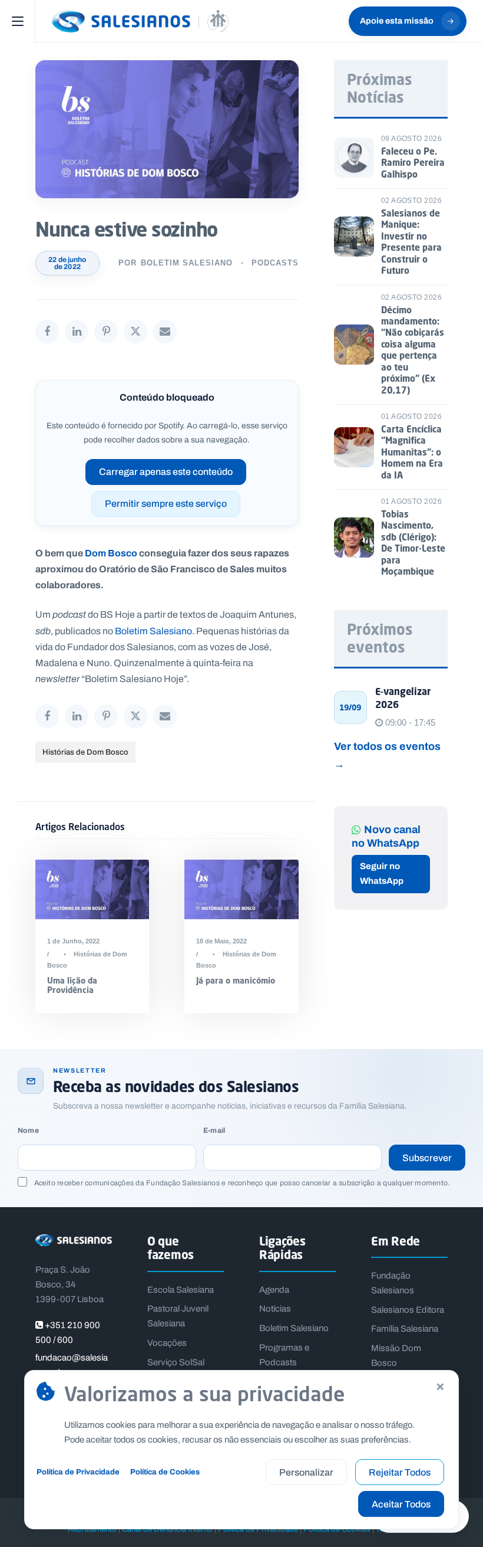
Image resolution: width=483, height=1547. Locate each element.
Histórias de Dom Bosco (85, 752)
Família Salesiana (404, 1328)
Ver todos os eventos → (387, 755)
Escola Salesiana (180, 1289)
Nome (28, 1131)
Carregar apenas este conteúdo (166, 471)
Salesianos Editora (407, 1309)
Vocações (167, 1342)
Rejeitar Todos (400, 1472)
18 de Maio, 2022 (221, 941)
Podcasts (275, 262)
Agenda (274, 1289)
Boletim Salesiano (187, 262)
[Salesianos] (140, 21)
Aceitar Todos (401, 1504)
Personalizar (306, 1472)
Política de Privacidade (78, 1471)
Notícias (275, 1308)
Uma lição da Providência (72, 985)
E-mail (214, 1131)
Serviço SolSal (175, 1362)
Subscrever (427, 1158)
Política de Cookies (165, 1471)
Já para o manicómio (235, 980)
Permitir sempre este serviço (166, 503)
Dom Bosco (111, 553)
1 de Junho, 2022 (73, 941)
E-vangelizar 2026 (403, 698)
